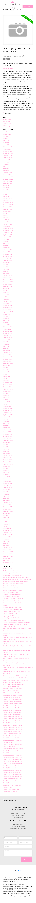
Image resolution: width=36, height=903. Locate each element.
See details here (8, 68)
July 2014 (6, 445)
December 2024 (8, 177)
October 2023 (7, 207)
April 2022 (6, 245)
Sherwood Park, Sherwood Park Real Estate (16, 678)
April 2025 (6, 168)
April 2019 (6, 323)
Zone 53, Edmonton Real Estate (12, 770)
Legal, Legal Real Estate (10, 616)
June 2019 (6, 318)
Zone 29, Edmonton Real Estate (12, 757)
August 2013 (6, 466)
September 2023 (8, 209)
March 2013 (6, 477)
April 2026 (6, 143)
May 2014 (6, 449)
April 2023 (6, 220)
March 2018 (6, 350)
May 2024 (6, 192)
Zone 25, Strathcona (9, 746)
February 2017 (7, 378)
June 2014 (6, 447)
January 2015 (7, 432)
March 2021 (6, 273)
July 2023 (6, 213)
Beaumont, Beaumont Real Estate (13, 584)
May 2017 (6, 372)
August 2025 (7, 160)
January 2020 (7, 303)
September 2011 (8, 511)
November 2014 (7, 436)
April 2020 (6, 297)
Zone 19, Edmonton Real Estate (12, 731)
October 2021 (7, 258)
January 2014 (7, 457)
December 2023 (8, 203)
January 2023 (7, 226)
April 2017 (6, 374)
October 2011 (7, 509)
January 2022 (7, 252)
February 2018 (7, 352)
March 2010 (6, 545)
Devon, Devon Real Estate (11, 596)
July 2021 (5, 265)
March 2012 (6, 500)
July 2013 (5, 468)
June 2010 (6, 539)
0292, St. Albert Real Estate (11, 571)
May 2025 (6, 166)
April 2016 (6, 400)
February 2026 (7, 147)
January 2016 (7, 406)
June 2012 (6, 494)
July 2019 (6, 316)
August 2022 (7, 237)
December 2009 (8, 552)
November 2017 (7, 359)
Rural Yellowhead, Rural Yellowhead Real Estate (17, 676)
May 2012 (6, 496)
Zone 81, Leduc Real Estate (11, 789)
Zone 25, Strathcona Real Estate (13, 749)
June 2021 (6, 267)
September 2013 (8, 464)
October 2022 (7, 233)
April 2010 (6, 543)
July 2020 (6, 290)
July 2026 (6, 136)
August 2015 (7, 417)
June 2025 (6, 164)
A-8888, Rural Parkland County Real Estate (16, 577)
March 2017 (6, 376)
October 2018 (7, 335)
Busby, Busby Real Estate (10, 586)
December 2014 (8, 434)
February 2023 (7, 224)
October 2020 (7, 284)
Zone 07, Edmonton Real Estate (12, 708)
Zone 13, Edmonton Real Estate (12, 719)
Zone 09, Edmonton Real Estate (12, 712)
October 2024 (7, 181)
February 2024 (7, 198)
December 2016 (7, 383)
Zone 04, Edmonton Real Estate (12, 701)
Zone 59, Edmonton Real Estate (12, 781)
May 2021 (6, 269)
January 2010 (7, 550)
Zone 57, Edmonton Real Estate (12, 776)
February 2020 (7, 301)
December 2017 (7, 357)
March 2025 (6, 170)
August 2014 (7, 442)
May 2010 (6, 541)
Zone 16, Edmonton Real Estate (12, 725)
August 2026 (7, 134)
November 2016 (7, 385)
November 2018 (7, 333)
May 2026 (6, 140)
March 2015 (6, 427)
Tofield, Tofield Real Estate (11, 686)
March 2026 (6, 145)
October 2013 (7, 462)
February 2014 (7, 455)
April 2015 (6, 425)
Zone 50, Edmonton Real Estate (12, 766)
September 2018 (8, 337)
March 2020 (6, 299)
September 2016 (8, 389)
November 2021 (7, 256)
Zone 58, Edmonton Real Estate (12, 779)
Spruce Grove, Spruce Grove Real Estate (15, 680)
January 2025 (7, 175)
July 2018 (5, 342)
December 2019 (7, 305)
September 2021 (8, 260)
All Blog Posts (7, 119)
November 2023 (8, 205)
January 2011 (7, 528)
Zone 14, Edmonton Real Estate (12, 721)
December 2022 (8, 228)
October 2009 (7, 554)
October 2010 (7, 532)
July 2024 (6, 188)
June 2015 (6, 421)
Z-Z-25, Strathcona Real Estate (12, 693)
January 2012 (7, 505)
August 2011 (6, 513)
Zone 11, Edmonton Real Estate (12, 714)
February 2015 (7, 430)
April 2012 (6, 498)
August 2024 (7, 185)
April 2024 (6, 194)
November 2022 (8, 230)
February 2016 (7, 404)
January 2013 (7, 481)
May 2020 (6, 295)
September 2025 (8, 158)
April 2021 (6, 271)
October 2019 (7, 310)
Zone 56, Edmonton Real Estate (12, 774)
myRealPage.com (21, 871)
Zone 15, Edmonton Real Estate (12, 723)
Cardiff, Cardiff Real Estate (11, 592)
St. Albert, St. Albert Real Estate (12, 682)
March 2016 (6, 402)
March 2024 (6, 196)
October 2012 (7, 485)
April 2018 (6, 348)
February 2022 (7, 250)
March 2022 (6, 248)
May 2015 (6, 423)
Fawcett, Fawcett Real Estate (12, 601)
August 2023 (7, 211)
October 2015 (7, 412)
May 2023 (6, 218)
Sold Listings (6, 126)
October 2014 (7, 438)
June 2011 (6, 517)
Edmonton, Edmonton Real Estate (13, 599)
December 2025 (8, 151)
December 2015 (7, 408)
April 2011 (5, 522)
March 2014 (6, 453)
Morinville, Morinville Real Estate (12, 618)
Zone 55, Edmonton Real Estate (12, 772)
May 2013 (6, 473)
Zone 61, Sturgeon (8, 783)
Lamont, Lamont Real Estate (11, 611)
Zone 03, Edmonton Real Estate (12, 699)
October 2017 (7, 361)
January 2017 (7, 380)
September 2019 (8, 312)
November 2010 (7, 530)
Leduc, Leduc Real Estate (10, 614)
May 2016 (6, 398)
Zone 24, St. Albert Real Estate (12, 744)
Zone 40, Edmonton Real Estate (12, 764)
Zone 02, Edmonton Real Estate (12, 697)
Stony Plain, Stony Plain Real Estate (13, 684)
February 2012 (7, 502)
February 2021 (7, 275)
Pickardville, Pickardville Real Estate (13, 620)
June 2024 (6, 190)
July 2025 (6, 162)
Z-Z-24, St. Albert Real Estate (12, 691)
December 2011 (7, 507)
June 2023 (6, 215)
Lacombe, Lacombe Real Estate (12, 609)
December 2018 (7, 331)
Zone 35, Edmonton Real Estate (12, 761)
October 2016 (7, 387)
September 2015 (8, 415)
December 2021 (7, 254)
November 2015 (7, 410)
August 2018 (6, 340)
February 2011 (7, 526)
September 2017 (8, 363)
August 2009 (7, 558)
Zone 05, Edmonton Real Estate (12, 704)
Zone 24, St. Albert (8, 742)
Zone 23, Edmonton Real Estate (12, 740)
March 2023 (6, 222)
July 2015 (6, 419)
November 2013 (7, 460)
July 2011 (5, 515)
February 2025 (7, 173)
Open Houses (7, 124)
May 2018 (6, 346)
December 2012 (7, 483)
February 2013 (7, 479)
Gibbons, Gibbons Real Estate (12, 607)
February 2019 (7, 327)
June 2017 (6, 370)
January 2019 (7, 329)
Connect (27, 6)
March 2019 (6, 325)
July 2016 (6, 393)
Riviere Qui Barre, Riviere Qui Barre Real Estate (16, 622)
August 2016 (7, 391)
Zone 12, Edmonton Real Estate (12, 716)
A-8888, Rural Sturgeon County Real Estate (16, 581)
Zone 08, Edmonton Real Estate (12, 710)
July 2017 (6, 368)
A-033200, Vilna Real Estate (11, 573)
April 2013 (6, 475)
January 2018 (7, 355)
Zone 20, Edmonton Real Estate (12, 734)
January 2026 (7, 149)
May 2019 (6, 320)
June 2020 (6, 293)
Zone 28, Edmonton (9, 753)
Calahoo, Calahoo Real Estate (12, 588)
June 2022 (6, 241)
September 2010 (8, 535)
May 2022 (6, 243)
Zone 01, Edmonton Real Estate (12, 695)
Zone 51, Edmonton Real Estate (12, 768)
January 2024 (7, 200)
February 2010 (7, 547)
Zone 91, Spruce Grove (10, 791)
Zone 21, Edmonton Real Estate (12, 736)
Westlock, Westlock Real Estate (12, 689)
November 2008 (8, 562)
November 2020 (8, 282)
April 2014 (6, 451)
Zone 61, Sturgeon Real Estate (12, 785)
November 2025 (8, 153)
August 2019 (7, 314)
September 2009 (8, 556)
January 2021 (7, 278)
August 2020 (7, 288)
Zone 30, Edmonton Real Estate (12, 759)
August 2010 (7, 537)
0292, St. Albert (7, 569)
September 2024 (8, 183)
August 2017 (7, 365)
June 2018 (6, 344)
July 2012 (5, 492)
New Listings (6, 121)
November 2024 (8, 179)
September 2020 (8, 286)
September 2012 (8, 487)
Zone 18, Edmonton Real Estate (12, 729)
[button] (28, 6)
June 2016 (6, 395)
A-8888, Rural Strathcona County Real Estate (17, 579)
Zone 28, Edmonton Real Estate (12, 755)
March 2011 (6, 524)
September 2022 (8, 235)
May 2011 (5, 520)
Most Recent (7, 132)
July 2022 (6, 239)
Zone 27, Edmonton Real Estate (16, 56)
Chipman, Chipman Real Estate (12, 594)
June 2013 (6, 470)
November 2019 (7, 308)
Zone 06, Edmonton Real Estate (12, 706)
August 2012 (6, 490)
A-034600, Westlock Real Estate (13, 575)
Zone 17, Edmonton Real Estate (12, 727)
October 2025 (7, 155)
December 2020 (8, 280)
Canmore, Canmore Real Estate (12, 590)
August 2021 (6, 263)
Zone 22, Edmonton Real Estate (12, 738)
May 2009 (6, 560)
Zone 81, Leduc (7, 787)
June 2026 (6, 138)
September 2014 (8, 440)
